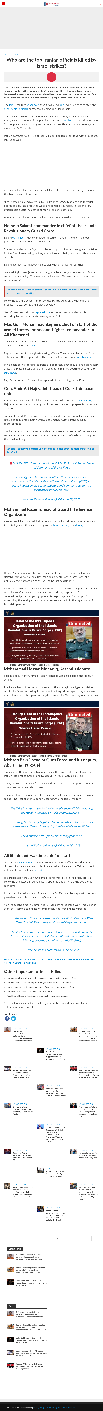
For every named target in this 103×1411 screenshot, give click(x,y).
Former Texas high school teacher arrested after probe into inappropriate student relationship (88, 1036)
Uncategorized (11, 55)
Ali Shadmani (26, 862)
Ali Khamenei (84, 357)
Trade (25, 1184)
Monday (79, 525)
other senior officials (16, 109)
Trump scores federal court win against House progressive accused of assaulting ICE (88, 1111)
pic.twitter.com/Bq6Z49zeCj (63, 940)
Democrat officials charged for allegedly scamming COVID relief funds (23, 1110)
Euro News (10, 372)
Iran (61, 104)
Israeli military (83, 400)
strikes (68, 120)
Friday (32, 345)
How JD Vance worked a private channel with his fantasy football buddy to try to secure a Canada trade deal (23, 1192)
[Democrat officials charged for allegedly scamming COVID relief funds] (7, 1105)
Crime (48, 1168)
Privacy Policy (38, 1407)
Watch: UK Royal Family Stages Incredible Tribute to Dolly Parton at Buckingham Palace (89, 1073)
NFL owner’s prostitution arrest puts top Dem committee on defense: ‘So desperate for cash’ (23, 1036)
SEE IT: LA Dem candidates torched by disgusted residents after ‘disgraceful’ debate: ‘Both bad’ (55, 1215)
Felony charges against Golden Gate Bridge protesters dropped (56, 1173)
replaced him (42, 312)
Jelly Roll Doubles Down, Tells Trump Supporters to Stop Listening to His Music (55, 1055)
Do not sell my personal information (60, 1407)
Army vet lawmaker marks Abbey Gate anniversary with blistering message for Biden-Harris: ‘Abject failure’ (88, 1193)
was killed (18, 237)
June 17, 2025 (71, 950)
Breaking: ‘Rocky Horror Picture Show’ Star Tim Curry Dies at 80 (22, 1156)
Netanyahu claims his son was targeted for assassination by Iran (88, 1155)
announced (32, 104)
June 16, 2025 (71, 845)
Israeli (12, 104)
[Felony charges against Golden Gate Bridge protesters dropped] (40, 1169)
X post (38, 870)
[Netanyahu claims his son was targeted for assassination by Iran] (73, 1151)
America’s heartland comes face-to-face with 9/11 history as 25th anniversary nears (56, 1092)
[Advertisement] (51, 28)
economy (17, 1184)
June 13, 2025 (71, 499)
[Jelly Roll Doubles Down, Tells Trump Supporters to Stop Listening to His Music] (40, 1050)
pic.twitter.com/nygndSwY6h (64, 836)
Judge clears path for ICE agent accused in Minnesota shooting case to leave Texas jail (22, 1073)
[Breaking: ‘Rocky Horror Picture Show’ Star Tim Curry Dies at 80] (7, 1151)
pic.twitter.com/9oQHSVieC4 (51, 490)
